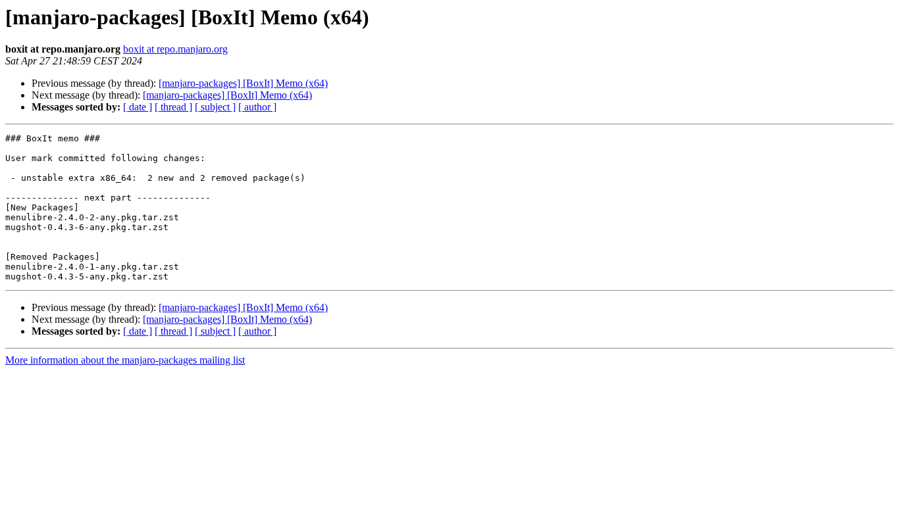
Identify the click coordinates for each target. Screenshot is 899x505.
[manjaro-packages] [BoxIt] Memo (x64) (243, 83)
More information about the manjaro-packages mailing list (125, 360)
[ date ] (137, 106)
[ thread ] (173, 106)
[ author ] (257, 106)
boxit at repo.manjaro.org (175, 49)
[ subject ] (215, 106)
